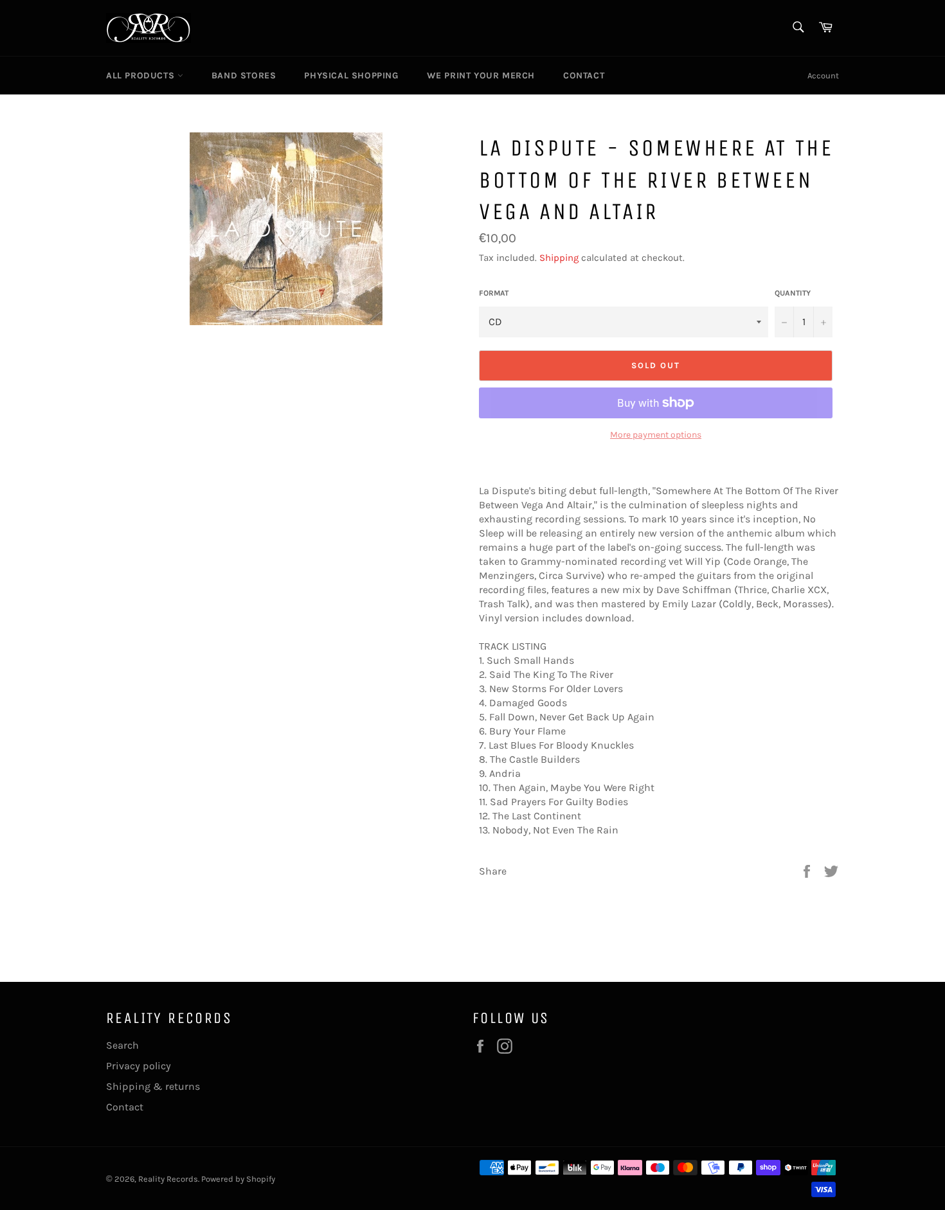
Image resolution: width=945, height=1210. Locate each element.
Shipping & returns (153, 1086)
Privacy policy (138, 1066)
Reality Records (168, 1179)
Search (122, 1045)
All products (141, 75)
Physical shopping (351, 75)
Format (494, 293)
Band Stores (244, 75)
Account (823, 75)
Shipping (559, 257)
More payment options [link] (655, 434)
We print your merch (481, 75)
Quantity (793, 293)
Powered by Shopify (238, 1179)
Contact (583, 75)
